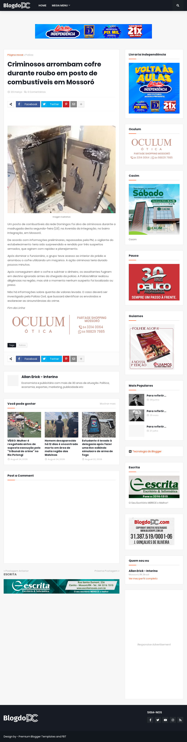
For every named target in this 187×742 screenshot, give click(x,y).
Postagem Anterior (17, 571)
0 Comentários (37, 92)
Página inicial (15, 55)
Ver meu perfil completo (143, 578)
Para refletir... (156, 395)
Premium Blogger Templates (37, 736)
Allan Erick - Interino (40, 376)
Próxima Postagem (106, 571)
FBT (64, 736)
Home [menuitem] (42, 5)
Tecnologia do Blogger (146, 451)
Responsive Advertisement (154, 644)
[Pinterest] (66, 104)
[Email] (73, 104)
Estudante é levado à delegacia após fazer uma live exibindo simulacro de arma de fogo (97, 448)
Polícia (29, 55)
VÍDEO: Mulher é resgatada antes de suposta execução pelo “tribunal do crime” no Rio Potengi (24, 448)
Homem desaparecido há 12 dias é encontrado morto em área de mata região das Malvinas (61, 448)
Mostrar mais (108, 403)
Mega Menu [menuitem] (60, 5)
